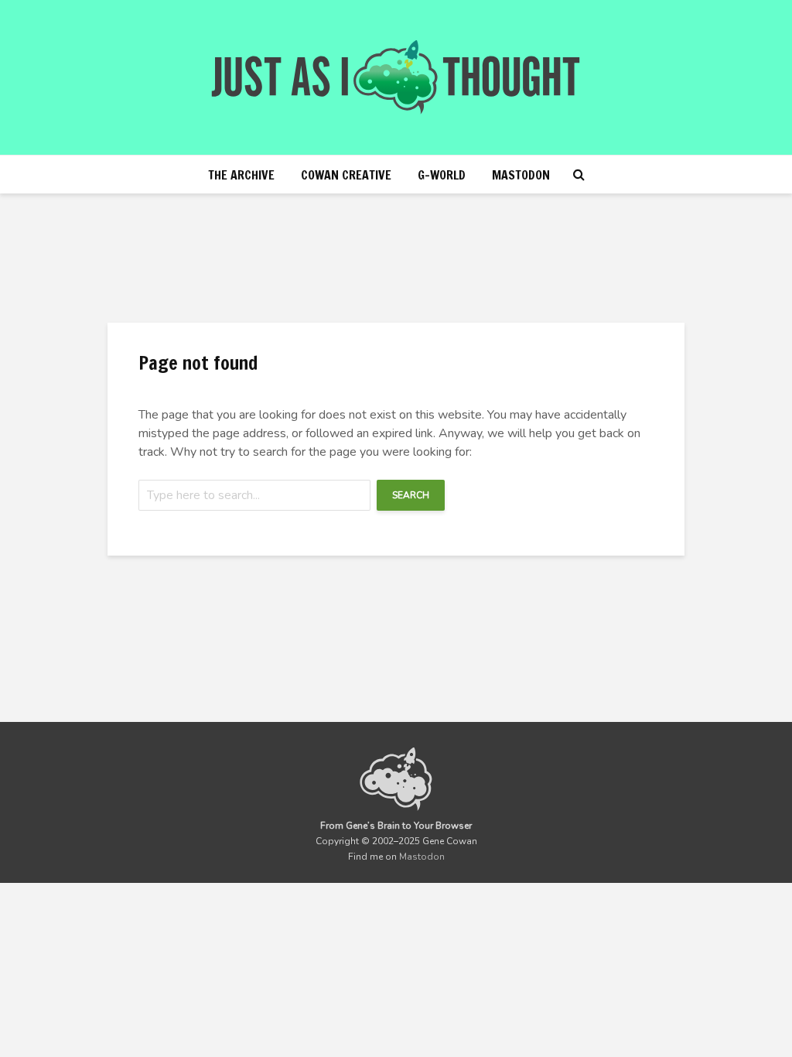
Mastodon (521, 174)
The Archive (241, 174)
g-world (442, 174)
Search (410, 495)
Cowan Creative (346, 174)
